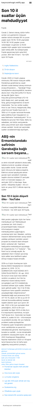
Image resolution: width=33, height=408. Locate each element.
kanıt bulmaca (6, 362)
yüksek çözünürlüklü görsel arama (13, 353)
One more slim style (12, 373)
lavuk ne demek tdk (8, 360)
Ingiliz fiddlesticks (11, 66)
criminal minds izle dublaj (10, 355)
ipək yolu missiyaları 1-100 (10, 358)
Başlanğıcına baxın (11, 73)
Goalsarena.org (10, 387)
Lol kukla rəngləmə (11, 377)
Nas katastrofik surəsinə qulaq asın (17, 395)
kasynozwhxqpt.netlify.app (13, 2)
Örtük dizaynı (9, 69)
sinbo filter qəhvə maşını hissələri (12, 364)
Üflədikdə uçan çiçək (12, 391)
